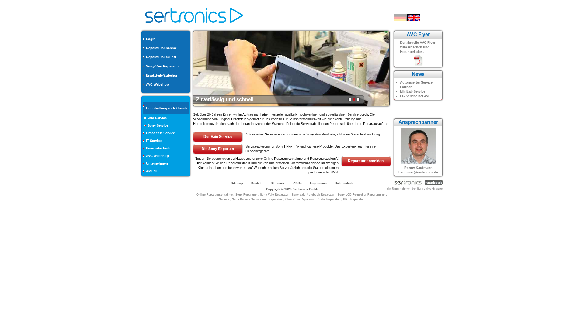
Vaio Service (157, 118)
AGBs (297, 183)
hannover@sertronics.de (418, 172)
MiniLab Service (412, 91)
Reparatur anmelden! (366, 161)
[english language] (413, 17)
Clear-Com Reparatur (300, 199)
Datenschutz (344, 183)
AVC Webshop (157, 84)
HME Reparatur (353, 199)
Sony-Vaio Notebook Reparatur (313, 194)
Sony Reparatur (246, 194)
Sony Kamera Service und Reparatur (257, 199)
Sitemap (237, 183)
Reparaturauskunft (161, 57)
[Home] (194, 25)
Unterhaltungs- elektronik (166, 108)
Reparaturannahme (161, 48)
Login (150, 39)
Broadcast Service (160, 133)
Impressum (318, 183)
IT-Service (154, 140)
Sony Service (158, 125)
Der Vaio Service (217, 137)
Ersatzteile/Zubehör (161, 75)
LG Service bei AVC (415, 96)
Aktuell (151, 171)
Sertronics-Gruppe (430, 188)
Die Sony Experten (218, 149)
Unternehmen (157, 163)
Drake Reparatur (329, 199)
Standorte (278, 183)
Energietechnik (158, 148)
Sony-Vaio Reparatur (162, 66)
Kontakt (256, 183)
